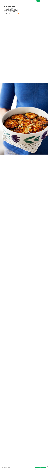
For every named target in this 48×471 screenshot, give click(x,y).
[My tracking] (41, 1)
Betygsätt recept (8, 13)
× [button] (47, 466)
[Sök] (5, 1)
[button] (16, 469)
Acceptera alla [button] (41, 467)
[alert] (24, 468)
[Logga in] (44, 1)
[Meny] (3, 1)
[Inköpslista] (42, 1)
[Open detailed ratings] (13, 8)
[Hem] (24, 1)
